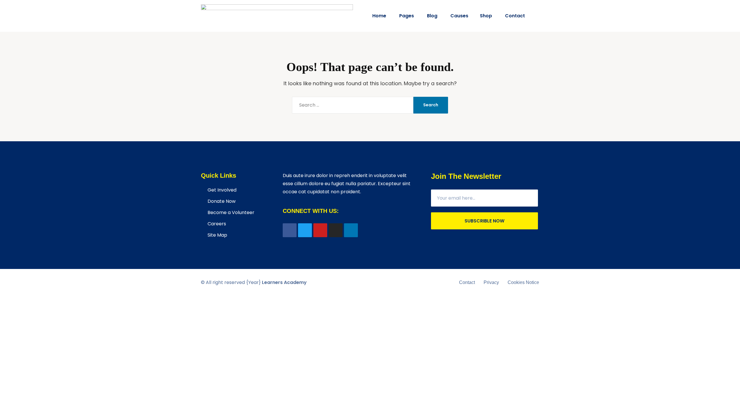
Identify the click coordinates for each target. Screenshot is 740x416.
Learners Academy (284, 282)
